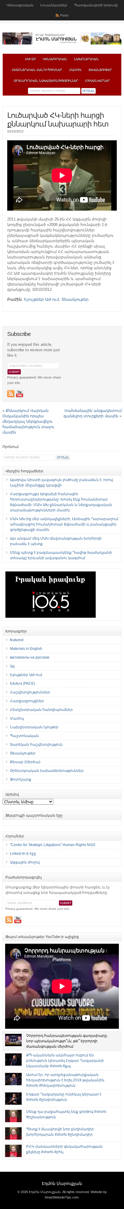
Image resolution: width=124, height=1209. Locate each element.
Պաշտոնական (24, 736)
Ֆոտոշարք (20, 779)
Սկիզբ (30, 59)
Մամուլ (75, 70)
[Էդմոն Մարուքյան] (61, 43)
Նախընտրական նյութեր (34, 727)
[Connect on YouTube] (19, 393)
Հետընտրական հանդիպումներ (37, 70)
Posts (64, 15)
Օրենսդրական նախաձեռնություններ (46, 80)
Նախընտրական (86, 59)
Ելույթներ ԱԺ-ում (41, 299)
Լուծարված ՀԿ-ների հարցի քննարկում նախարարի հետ (57, 119)
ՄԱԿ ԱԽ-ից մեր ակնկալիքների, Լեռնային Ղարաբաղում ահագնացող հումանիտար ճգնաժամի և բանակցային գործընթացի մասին (64, 524)
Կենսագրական (19, 5)
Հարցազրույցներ (27, 701)
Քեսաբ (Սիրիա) (25, 762)
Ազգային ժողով (25, 862)
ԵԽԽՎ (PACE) (22, 683)
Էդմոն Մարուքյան (62, 1183)
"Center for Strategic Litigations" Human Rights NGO (52, 845)
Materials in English (26, 649)
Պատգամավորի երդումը (96, 5)
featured (16, 640)
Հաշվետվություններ (30, 692)
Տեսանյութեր (100, 70)
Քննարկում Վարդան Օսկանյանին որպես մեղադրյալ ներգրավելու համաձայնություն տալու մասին (28, 421)
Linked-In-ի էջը (23, 853)
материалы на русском (29, 657)
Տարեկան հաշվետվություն (36, 744)
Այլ (12, 666)
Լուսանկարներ (53, 5)
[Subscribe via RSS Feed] (10, 393)
